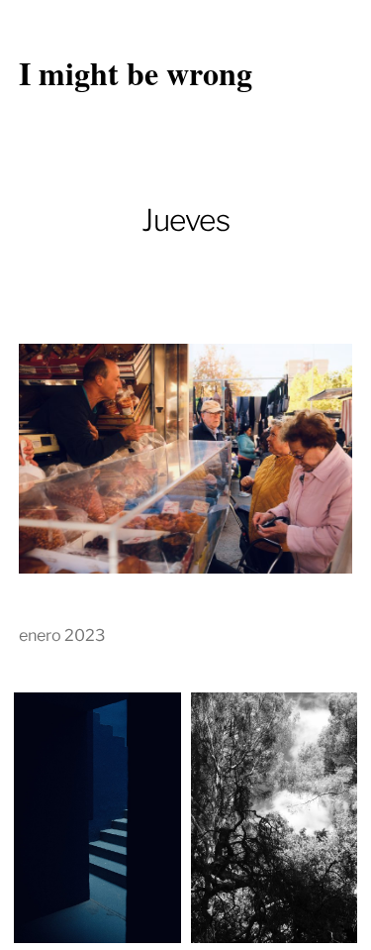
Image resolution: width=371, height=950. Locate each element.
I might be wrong (135, 73)
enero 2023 (62, 635)
